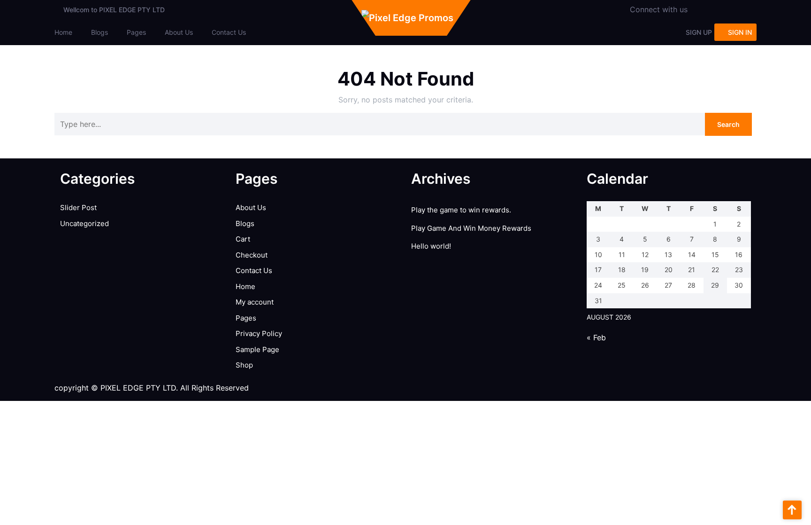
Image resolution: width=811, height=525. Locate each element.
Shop (244, 364)
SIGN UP (699, 32)
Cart (243, 239)
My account (255, 302)
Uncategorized (84, 223)
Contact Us (229, 32)
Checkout (252, 255)
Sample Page (257, 349)
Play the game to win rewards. (461, 209)
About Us (179, 32)
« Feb (596, 337)
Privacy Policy (259, 333)
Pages (136, 32)
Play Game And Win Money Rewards (471, 228)
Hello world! (431, 246)
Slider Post (78, 207)
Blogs (99, 32)
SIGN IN (740, 32)
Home (63, 32)
